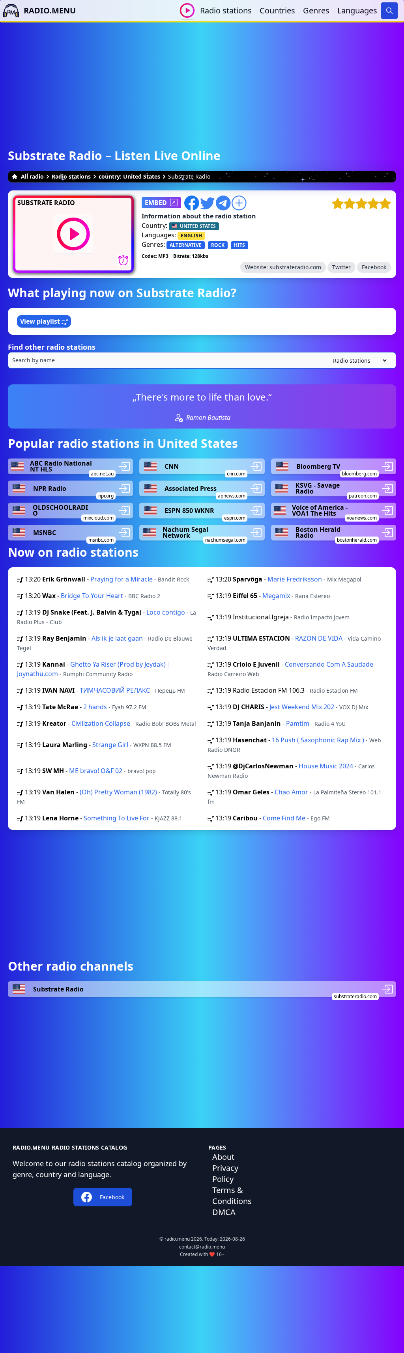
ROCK (217, 245)
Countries (277, 10)
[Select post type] (358, 360)
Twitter (341, 267)
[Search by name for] (202, 360)
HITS (239, 245)
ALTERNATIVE (186, 245)
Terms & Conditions (232, 1195)
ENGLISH (191, 235)
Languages (357, 10)
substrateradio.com (295, 267)
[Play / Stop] (187, 10)
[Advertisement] (202, 77)
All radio (32, 176)
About (223, 1157)
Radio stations (226, 10)
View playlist (41, 321)
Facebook (374, 267)
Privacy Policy (225, 1173)
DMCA (224, 1212)
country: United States (129, 176)
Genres (316, 10)
